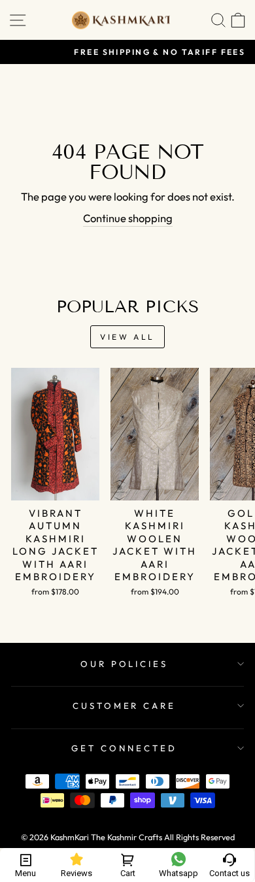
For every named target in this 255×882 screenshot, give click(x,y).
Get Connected (124, 748)
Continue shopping (128, 218)
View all (127, 337)
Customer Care (125, 705)
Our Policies (124, 664)
